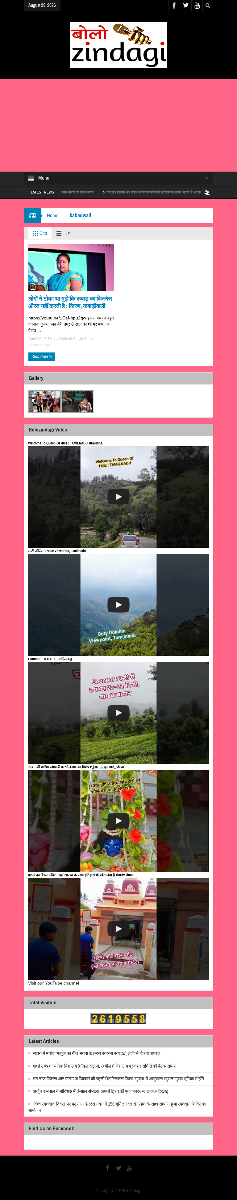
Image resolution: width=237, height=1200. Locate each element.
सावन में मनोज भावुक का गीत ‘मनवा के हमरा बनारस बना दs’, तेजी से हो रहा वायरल (96, 1053)
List (67, 233)
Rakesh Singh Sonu (76, 339)
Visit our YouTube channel (53, 983)
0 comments (40, 345)
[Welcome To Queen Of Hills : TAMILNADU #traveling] (118, 497)
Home (53, 215)
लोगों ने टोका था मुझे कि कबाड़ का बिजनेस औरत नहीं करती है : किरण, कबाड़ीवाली (70, 302)
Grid (43, 233)
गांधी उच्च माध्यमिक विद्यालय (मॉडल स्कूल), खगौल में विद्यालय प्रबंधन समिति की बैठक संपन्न (105, 1066)
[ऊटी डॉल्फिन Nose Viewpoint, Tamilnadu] (118, 605)
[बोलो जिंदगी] (118, 44)
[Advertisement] (118, 125)
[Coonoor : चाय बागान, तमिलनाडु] (118, 713)
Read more (40, 356)
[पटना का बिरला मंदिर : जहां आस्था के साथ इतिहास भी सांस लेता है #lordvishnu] (118, 929)
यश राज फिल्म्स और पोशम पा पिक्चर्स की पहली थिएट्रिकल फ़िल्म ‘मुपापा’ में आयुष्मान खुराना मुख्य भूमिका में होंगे (140, 192)
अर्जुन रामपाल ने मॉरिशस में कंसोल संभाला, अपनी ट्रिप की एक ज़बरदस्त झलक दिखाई (100, 1091)
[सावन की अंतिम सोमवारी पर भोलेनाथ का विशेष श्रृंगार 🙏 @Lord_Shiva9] (118, 821)
